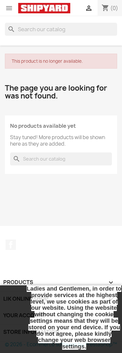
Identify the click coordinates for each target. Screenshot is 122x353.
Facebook (11, 245)
